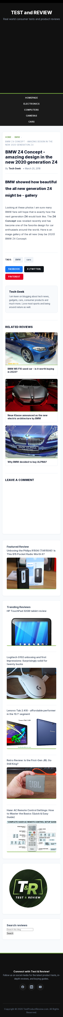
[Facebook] (22, 987)
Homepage (31, 97)
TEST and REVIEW (31, 12)
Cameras (31, 115)
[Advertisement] (31, 54)
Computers (31, 110)
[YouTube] (40, 987)
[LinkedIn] (31, 987)
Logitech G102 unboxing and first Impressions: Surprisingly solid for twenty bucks (27, 661)
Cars (31, 121)
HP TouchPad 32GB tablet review (26, 610)
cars (29, 259)
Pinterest (14, 277)
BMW (18, 259)
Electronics (31, 104)
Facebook (14, 269)
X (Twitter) (34, 269)
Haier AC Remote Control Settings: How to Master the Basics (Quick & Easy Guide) (30, 814)
